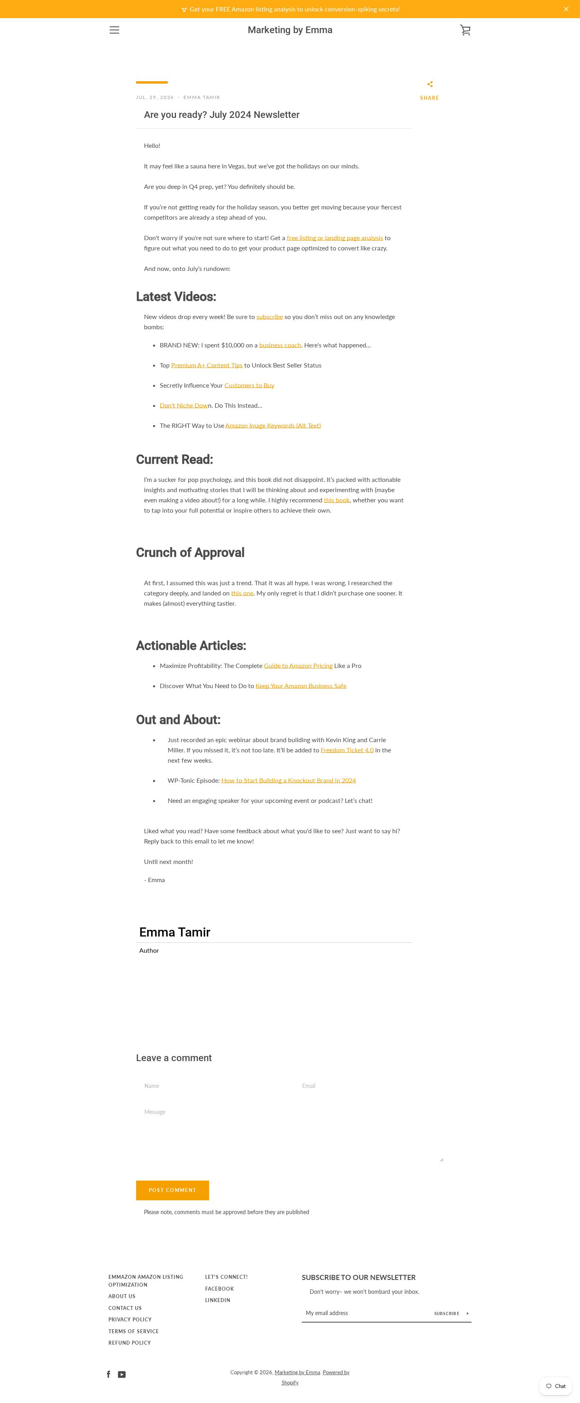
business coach (280, 345)
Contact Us (125, 1308)
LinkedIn (217, 1300)
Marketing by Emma (290, 29)
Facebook (219, 1289)
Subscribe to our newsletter (359, 1277)
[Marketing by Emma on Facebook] (108, 1373)
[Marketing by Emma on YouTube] (122, 1373)
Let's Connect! (226, 1277)
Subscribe (447, 1313)
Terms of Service (134, 1331)
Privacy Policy (130, 1320)
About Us (122, 1296)
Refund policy (130, 1343)
